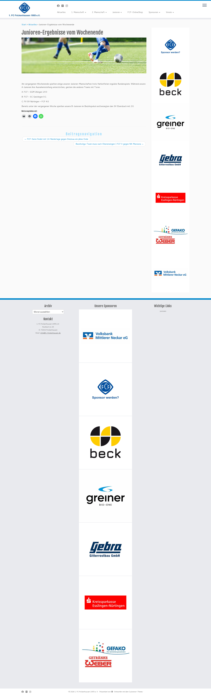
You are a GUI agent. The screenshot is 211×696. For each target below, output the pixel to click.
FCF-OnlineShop (135, 12)
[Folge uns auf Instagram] (68, 6)
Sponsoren (154, 12)
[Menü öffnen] (204, 5)
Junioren (116, 12)
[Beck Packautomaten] (170, 84)
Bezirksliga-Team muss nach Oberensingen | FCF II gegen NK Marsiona (110, 143)
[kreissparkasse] (170, 198)
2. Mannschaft (98, 12)
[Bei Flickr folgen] (63, 6)
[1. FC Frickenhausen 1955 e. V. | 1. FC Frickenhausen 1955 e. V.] (24, 9)
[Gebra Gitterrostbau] (170, 160)
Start (24, 24)
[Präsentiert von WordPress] (112, 691)
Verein (169, 12)
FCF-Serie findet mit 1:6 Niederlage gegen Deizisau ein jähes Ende (56, 139)
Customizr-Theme (136, 692)
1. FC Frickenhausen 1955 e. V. (86, 692)
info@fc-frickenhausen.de (50, 333)
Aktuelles (61, 12)
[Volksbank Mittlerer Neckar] (170, 273)
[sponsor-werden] (170, 46)
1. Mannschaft (78, 12)
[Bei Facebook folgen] (59, 6)
